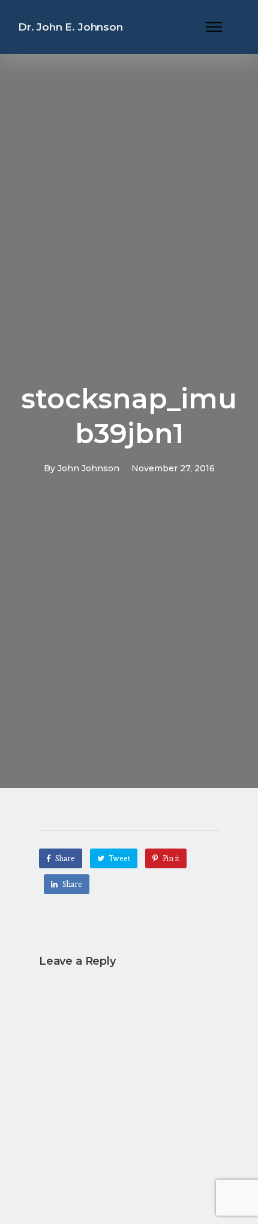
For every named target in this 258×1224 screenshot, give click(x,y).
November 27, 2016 (173, 468)
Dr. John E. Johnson (70, 27)
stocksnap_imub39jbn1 (129, 415)
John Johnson (88, 468)
